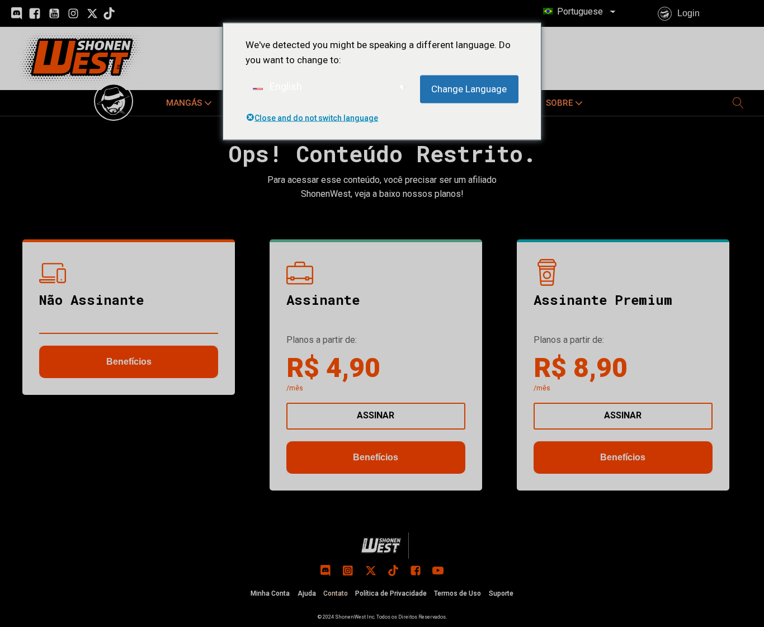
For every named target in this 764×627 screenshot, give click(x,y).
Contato (335, 593)
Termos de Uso (457, 593)
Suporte (501, 593)
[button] (190, 102)
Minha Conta (270, 593)
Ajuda (307, 593)
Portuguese (579, 11)
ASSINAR (375, 415)
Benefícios (129, 361)
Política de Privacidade (391, 593)
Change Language (469, 89)
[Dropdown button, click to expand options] (738, 103)
